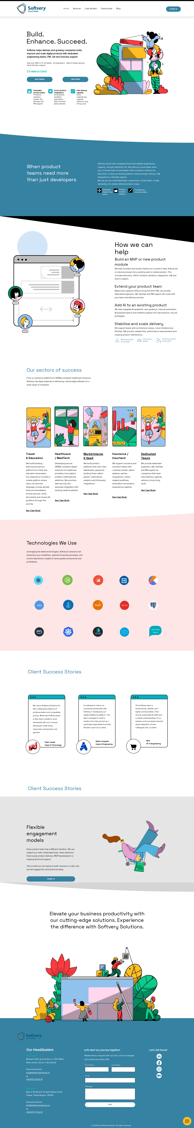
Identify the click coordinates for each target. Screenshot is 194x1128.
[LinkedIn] (159, 1056)
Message (89, 1086)
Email (87, 1076)
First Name (89, 1065)
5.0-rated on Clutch (37, 71)
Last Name (116, 1065)
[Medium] (159, 1075)
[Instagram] (159, 1069)
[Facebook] (159, 1062)
